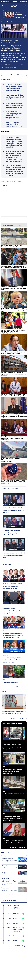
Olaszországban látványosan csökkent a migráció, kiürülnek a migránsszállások (12, 818)
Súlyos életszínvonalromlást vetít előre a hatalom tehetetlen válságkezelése (13, 771)
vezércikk (13, 42)
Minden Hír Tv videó (16, 847)
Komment (5, 630)
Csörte (4, 872)
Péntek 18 (5, 655)
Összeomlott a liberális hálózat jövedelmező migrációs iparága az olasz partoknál (13, 747)
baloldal (3, 40)
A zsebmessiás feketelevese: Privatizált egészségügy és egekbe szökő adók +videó (13, 533)
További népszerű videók (18, 718)
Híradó (4, 857)
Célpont (4, 866)
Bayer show (5, 878)
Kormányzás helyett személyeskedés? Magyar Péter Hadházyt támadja (12, 611)
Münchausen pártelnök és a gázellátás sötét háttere (19, 17)
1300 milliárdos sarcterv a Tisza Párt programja (14, 511)
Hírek (4, 606)
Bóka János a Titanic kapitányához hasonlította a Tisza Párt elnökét (13, 842)
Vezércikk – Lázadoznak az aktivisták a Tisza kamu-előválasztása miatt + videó (14, 555)
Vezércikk (9, 21)
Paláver (5, 838)
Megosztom (12, 74)
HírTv (2, 21)
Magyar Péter (4, 42)
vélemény (17, 40)
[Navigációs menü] (2, 5)
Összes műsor (19, 945)
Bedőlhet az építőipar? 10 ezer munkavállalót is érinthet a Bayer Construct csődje (14, 712)
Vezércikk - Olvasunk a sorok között (12, 65)
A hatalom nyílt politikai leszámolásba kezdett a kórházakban (14, 795)
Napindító (16, 923)
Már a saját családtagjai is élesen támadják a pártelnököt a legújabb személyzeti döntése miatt (13, 635)
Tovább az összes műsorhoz (16, 895)
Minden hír (19, 687)
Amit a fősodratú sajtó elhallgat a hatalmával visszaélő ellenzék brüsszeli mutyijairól (12, 660)
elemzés (10, 40)
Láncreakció (5, 889)
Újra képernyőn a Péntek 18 (11, 682)
